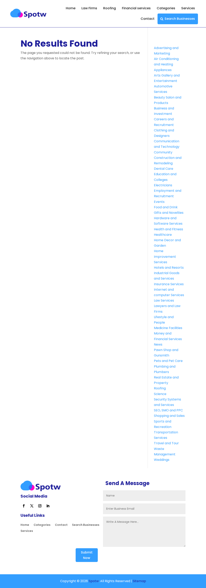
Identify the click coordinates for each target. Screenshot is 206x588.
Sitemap (139, 581)
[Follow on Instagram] (40, 506)
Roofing (109, 8)
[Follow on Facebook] (24, 506)
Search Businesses (180, 18)
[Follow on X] (32, 506)
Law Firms (89, 8)
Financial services (136, 8)
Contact (147, 18)
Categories (166, 8)
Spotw (93, 581)
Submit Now (87, 555)
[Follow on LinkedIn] (48, 506)
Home (70, 8)
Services (188, 8)
